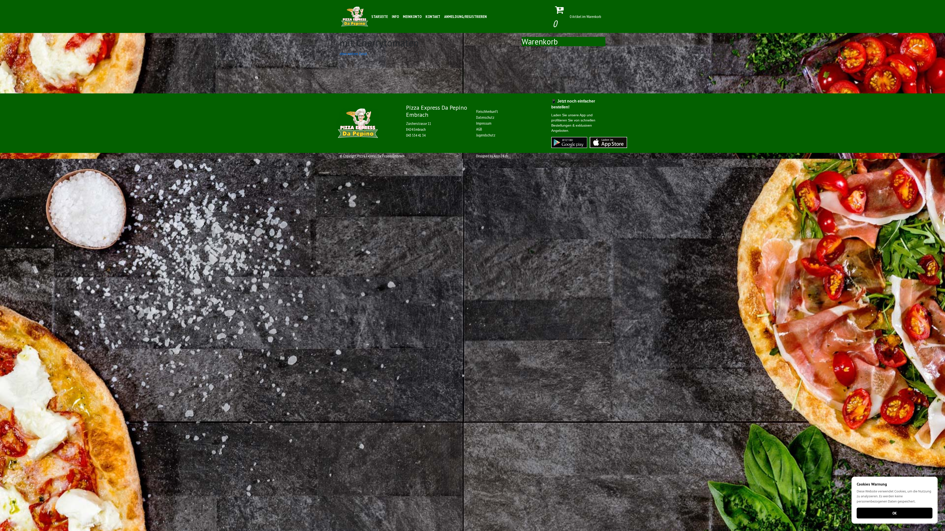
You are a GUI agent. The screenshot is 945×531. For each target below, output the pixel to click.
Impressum (483, 123)
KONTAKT (432, 16)
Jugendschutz (485, 135)
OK (894, 513)
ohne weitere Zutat (353, 53)
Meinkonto (412, 16)
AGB (479, 129)
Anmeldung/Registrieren (465, 16)
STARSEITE (379, 16)
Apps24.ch (501, 155)
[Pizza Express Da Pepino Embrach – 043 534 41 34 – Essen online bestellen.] (354, 16)
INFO (395, 16)
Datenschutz (485, 117)
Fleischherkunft (487, 111)
